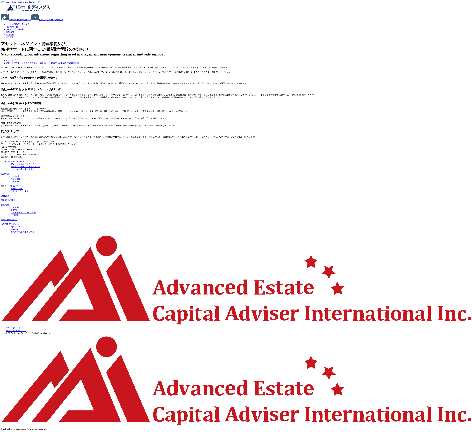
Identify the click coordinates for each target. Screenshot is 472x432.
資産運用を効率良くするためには (25, 167)
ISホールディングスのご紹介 (23, 213)
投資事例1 (15, 176)
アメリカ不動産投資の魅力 (18, 24)
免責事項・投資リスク (16, 331)
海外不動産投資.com (10, 224)
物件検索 (15, 229)
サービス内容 (17, 189)
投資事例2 (15, 179)
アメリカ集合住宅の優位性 (22, 169)
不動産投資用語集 (9, 200)
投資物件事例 (12, 27)
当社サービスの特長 (15, 29)
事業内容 (15, 210)
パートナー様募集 (9, 220)
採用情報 (15, 215)
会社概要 (10, 37)
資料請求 (5, 196)
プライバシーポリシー (16, 328)
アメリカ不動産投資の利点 (22, 164)
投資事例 (5, 174)
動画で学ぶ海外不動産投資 (22, 232)
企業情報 (5, 205)
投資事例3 (15, 181)
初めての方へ (17, 227)
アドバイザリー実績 (20, 191)
